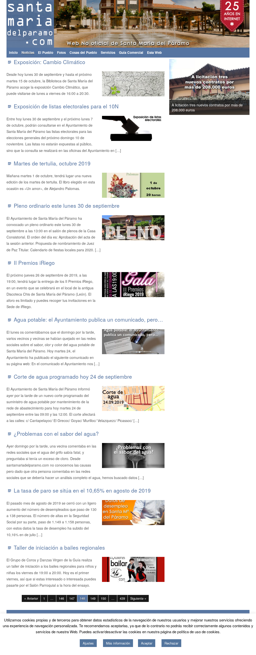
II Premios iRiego (34, 262)
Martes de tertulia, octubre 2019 (52, 163)
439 (122, 598)
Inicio (13, 52)
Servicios (108, 52)
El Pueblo (45, 52)
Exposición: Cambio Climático (49, 62)
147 (71, 598)
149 (93, 598)
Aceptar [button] (146, 643)
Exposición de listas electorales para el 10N (66, 106)
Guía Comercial (131, 52)
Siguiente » (138, 598)
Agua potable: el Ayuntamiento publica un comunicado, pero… (88, 319)
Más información (118, 643)
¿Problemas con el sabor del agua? (56, 433)
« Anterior (31, 598)
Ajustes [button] (88, 643)
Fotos (61, 52)
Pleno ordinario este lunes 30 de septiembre (67, 205)
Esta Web (154, 52)
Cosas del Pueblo (83, 52)
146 (61, 598)
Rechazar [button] (171, 643)
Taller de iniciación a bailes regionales (59, 547)
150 (103, 598)
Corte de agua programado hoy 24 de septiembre (73, 376)
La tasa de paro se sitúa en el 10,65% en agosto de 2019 (82, 490)
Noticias (28, 52)
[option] (209, 87)
